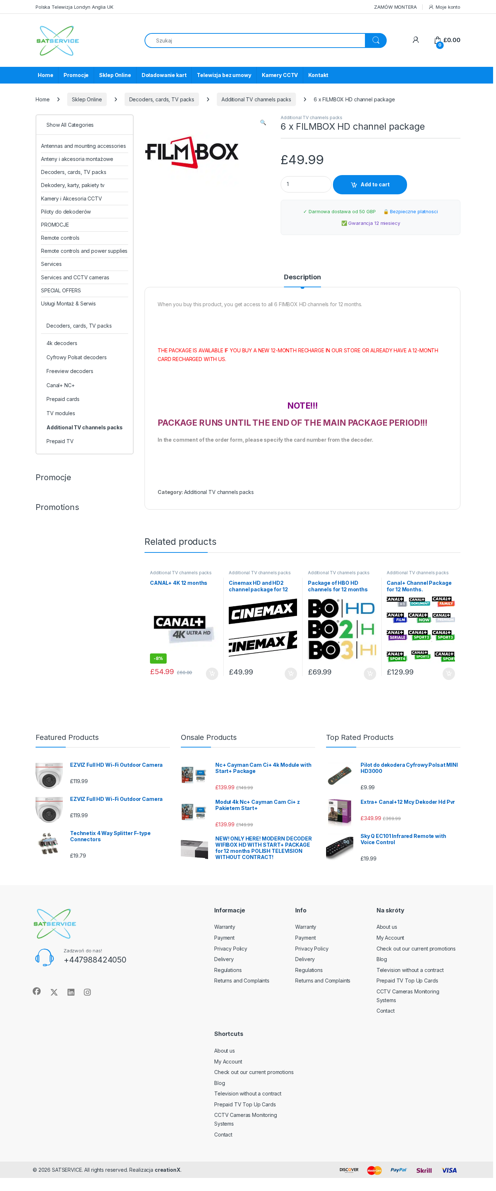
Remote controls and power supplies (84, 251)
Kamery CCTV (280, 75)
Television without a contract (410, 970)
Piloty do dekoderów (66, 211)
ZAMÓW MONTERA (395, 7)
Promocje (76, 75)
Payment (224, 938)
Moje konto (448, 7)
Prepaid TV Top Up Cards (407, 980)
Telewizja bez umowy (224, 75)
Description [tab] (302, 277)
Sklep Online (115, 75)
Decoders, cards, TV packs (162, 99)
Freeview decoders (69, 371)
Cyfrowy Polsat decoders (76, 357)
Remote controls (60, 238)
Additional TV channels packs (256, 99)
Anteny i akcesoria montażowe (77, 159)
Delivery (224, 959)
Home (45, 75)
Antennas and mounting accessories (83, 146)
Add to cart (375, 184)
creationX (167, 1170)
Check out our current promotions (416, 948)
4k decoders (61, 343)
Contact (386, 1011)
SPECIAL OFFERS (61, 290)
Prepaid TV (60, 441)
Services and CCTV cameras (75, 277)
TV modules (60, 413)
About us (387, 927)
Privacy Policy (230, 948)
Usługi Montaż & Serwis (68, 303)
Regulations (227, 970)
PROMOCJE (55, 225)
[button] (263, 122)
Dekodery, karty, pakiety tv (73, 185)
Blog (382, 959)
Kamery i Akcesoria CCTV (71, 198)
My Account (390, 938)
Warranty (224, 927)
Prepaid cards (63, 399)
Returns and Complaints (241, 980)
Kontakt (318, 75)
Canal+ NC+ (60, 385)
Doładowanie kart (164, 75)
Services (51, 264)
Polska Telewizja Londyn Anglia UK (74, 7)
